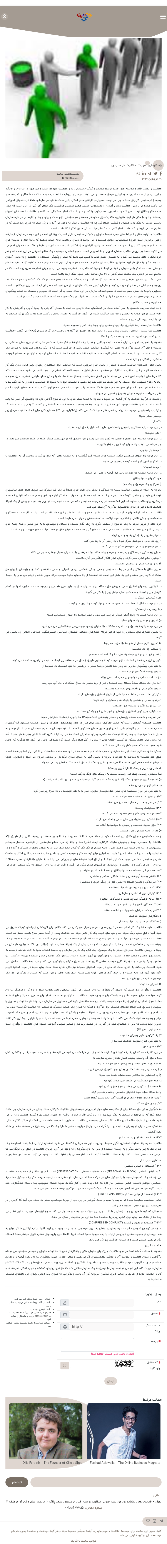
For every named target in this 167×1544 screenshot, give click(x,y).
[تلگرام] (161, 1521)
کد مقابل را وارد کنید (152, 1365)
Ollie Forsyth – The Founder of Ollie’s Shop (52, 1463)
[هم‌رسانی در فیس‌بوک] (161, 173)
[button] (156, 1435)
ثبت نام (17, 1482)
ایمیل (154, 1313)
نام (158, 1301)
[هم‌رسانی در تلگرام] (149, 173)
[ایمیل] (148, 1521)
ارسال (110, 1381)
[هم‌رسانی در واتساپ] (138, 173)
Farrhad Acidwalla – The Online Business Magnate (125, 1463)
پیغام (154, 1341)
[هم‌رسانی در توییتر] (155, 173)
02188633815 (74, 1507)
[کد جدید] (64, 1365)
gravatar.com (41, 1316)
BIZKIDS (67, 178)
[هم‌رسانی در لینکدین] (144, 173)
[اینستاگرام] (154, 1521)
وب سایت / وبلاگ (153, 1328)
